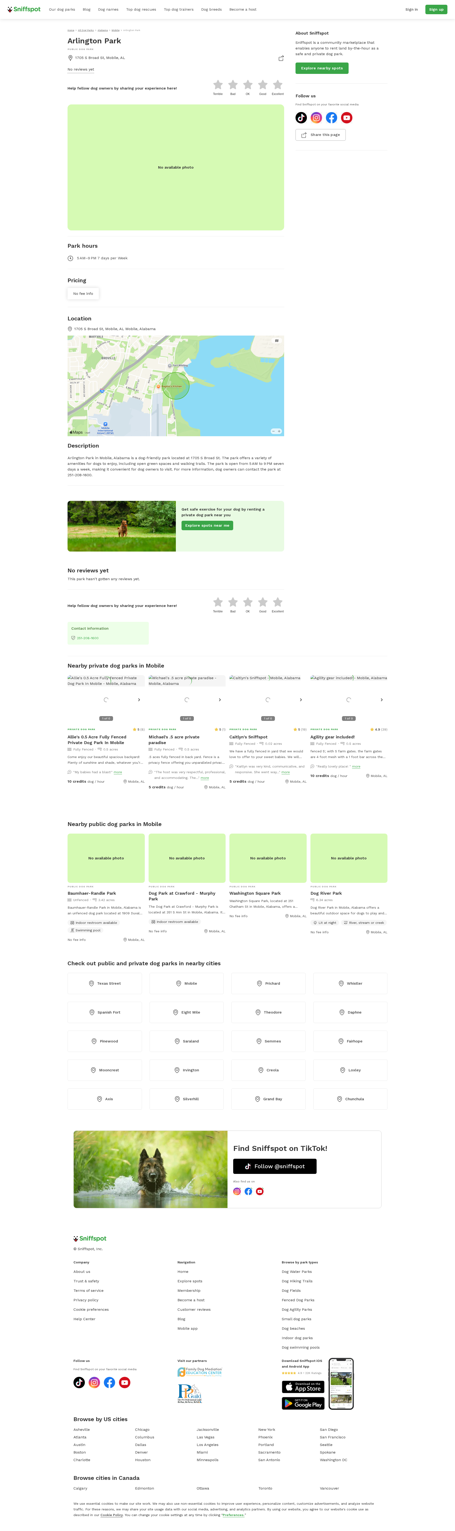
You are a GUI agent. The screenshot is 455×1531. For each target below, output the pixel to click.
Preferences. (234, 1515)
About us (81, 1271)
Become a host (242, 9)
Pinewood (109, 1041)
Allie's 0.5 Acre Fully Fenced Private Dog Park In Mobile (97, 739)
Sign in (411, 9)
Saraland (191, 1041)
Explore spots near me (207, 525)
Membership (188, 1290)
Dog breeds (211, 9)
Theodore (273, 1012)
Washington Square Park (255, 893)
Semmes (273, 1041)
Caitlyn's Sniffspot (248, 736)
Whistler (354, 983)
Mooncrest (109, 1070)
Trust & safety (86, 1281)
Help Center (84, 1319)
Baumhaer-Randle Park (92, 893)
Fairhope (355, 1041)
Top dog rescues (141, 9)
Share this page (325, 134)
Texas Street (109, 983)
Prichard (272, 983)
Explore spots (189, 1281)
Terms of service (88, 1290)
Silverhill (191, 1099)
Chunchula (354, 1099)
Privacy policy (85, 1300)
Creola (273, 1070)
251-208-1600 (88, 638)
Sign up (436, 9)
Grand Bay (272, 1099)
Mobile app (187, 1328)
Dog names (108, 9)
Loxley (354, 1070)
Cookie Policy (111, 1515)
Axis (109, 1099)
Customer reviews (194, 1309)
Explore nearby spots (322, 68)
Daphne (355, 1012)
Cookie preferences (91, 1309)
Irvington (191, 1070)
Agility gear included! (332, 736)
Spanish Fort (109, 1012)
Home (182, 1271)
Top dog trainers (179, 9)
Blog (87, 9)
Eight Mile (190, 1012)
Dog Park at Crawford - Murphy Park (182, 896)
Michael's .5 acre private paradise (174, 739)
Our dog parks (62, 9)
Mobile (190, 983)
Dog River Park (326, 893)
